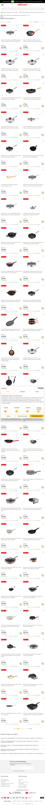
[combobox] (39, 22)
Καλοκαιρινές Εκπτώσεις (6, 786)
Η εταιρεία (21, 779)
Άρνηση (8, 416)
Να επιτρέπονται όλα (36, 416)
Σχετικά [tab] (37, 391)
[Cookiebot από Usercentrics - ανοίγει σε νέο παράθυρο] (38, 388)
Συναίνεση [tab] (8, 391)
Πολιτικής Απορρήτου (21, 770)
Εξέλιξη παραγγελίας (5, 780)
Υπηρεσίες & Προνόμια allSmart (7, 783)
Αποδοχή (19, 770)
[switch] (17, 411)
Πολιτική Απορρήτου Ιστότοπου (27, 801)
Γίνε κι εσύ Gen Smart (20, 763)
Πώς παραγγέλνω (4, 779)
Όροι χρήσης (21, 783)
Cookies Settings (7, 801)
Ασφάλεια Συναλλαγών (17, 801)
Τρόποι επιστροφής (22, 787)
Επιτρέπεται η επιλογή (22, 416)
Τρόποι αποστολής (22, 786)
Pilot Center (3, 782)
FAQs (20, 780)
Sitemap (40, 801)
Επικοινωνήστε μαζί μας (23, 782)
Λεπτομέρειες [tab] (22, 391)
